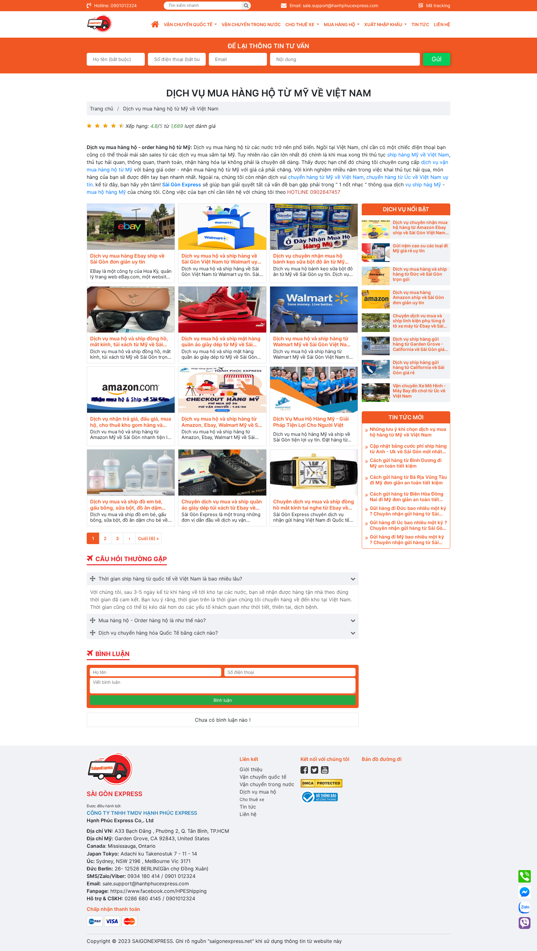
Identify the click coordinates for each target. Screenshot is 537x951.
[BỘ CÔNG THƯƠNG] (319, 796)
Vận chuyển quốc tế (263, 777)
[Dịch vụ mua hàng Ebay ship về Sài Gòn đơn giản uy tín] (131, 227)
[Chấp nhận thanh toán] (112, 920)
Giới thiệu (251, 769)
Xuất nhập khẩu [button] (383, 24)
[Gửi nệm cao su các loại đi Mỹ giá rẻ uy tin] (376, 252)
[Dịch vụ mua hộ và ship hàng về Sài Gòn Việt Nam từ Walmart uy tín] (222, 227)
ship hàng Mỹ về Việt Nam (418, 155)
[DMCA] (321, 783)
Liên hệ (442, 24)
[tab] (223, 578)
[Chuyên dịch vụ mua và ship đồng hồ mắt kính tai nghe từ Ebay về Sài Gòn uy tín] (314, 473)
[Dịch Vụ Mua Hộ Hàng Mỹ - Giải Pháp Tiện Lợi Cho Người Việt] (314, 390)
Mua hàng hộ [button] (340, 24)
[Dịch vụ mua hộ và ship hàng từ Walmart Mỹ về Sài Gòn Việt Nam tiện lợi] (314, 310)
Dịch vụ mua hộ (258, 792)
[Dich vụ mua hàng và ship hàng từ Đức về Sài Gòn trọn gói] (376, 276)
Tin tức (420, 24)
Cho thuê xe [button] (300, 24)
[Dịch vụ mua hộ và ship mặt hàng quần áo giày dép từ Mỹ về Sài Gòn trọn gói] (222, 310)
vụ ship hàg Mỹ (423, 184)
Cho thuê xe (252, 799)
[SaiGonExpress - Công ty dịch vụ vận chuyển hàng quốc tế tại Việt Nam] (99, 23)
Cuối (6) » (148, 538)
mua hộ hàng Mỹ (106, 192)
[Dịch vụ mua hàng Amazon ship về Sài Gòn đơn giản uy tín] (376, 299)
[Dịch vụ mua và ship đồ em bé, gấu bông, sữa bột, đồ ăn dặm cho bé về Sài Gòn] (131, 473)
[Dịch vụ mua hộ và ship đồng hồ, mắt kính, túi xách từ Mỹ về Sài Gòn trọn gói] (131, 310)
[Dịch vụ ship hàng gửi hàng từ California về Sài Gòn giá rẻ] (376, 369)
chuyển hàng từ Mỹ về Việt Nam (326, 177)
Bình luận (222, 700)
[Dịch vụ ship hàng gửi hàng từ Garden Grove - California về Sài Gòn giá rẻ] (376, 346)
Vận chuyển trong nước (251, 24)
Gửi (437, 59)
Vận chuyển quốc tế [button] (188, 24)
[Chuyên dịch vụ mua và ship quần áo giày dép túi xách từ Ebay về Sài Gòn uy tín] (222, 473)
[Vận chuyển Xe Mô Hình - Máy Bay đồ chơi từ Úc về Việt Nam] (376, 392)
